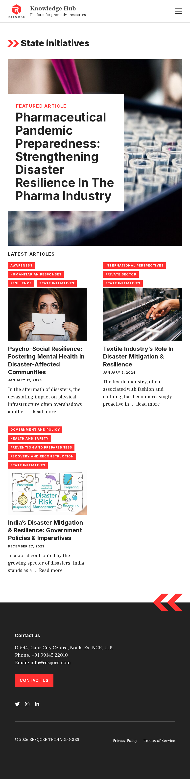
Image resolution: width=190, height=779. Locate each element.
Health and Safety (29, 438)
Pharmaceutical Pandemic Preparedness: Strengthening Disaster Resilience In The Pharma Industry (64, 156)
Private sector (120, 274)
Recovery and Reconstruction (42, 456)
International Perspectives (134, 265)
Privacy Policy (125, 740)
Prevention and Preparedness (41, 447)
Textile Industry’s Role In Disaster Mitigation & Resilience (138, 356)
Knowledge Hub (53, 8)
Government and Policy (35, 429)
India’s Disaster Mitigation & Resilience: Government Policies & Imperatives (45, 530)
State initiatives (56, 283)
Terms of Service (159, 740)
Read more (44, 412)
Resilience (21, 283)
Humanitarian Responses (35, 274)
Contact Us (34, 680)
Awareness (21, 265)
